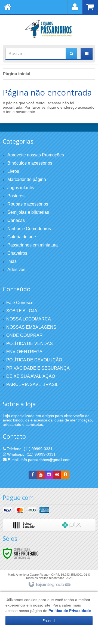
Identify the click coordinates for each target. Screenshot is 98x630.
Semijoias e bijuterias (28, 212)
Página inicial (16, 74)
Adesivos (16, 269)
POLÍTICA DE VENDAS (29, 343)
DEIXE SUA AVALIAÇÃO (30, 376)
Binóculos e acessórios (29, 163)
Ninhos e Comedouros (29, 228)
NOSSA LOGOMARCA (28, 319)
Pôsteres (15, 196)
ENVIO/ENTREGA (24, 351)
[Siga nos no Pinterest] (57, 474)
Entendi (49, 620)
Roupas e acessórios (27, 204)
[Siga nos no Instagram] (49, 474)
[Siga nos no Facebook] (33, 474)
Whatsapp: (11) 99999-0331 (31, 454)
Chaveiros (17, 253)
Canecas (16, 220)
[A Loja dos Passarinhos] (49, 29)
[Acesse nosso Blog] (65, 474)
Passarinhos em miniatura (32, 245)
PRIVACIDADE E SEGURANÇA (38, 368)
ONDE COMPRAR (24, 335)
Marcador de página (26, 179)
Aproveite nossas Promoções (35, 155)
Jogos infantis (20, 187)
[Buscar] (71, 53)
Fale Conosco (19, 302)
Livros (13, 171)
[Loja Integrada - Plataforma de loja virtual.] (49, 585)
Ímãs (12, 261)
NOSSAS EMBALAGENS (31, 327)
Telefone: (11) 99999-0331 (29, 449)
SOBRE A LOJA (21, 310)
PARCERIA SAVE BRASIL (32, 384)
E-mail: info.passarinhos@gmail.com (39, 459)
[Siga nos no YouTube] (41, 474)
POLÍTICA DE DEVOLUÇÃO (34, 360)
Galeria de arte (21, 236)
